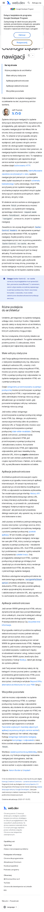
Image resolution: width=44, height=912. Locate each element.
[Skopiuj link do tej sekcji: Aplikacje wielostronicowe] (32, 603)
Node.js (23, 660)
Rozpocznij (22, 42)
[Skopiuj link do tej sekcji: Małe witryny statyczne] (29, 353)
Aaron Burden (15, 770)
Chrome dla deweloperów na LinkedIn (18, 886)
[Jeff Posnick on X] (13, 114)
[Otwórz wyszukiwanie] (28, 2)
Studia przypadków (11, 866)
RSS (5, 890)
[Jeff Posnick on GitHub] (16, 114)
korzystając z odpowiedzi (23, 740)
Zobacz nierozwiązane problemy (16, 849)
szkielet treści (22, 554)
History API (35, 493)
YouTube (7, 883)
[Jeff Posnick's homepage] (19, 114)
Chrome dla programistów (13, 858)
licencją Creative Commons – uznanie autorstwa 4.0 (21, 782)
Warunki (5, 901)
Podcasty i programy (11, 870)
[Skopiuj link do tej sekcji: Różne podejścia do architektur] (22, 310)
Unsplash (26, 770)
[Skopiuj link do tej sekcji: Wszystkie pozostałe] (26, 692)
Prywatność (14, 901)
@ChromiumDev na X (12, 879)
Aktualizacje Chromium (12, 862)
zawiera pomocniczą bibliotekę (23, 752)
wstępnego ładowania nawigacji (22, 737)
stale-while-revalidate (21, 431)
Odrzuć (22, 35)
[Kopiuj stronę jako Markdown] (29, 55)
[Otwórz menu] (3, 3)
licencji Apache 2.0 (31, 784)
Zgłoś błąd (8, 845)
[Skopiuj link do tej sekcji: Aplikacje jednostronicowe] (32, 471)
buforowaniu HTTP (22, 165)
